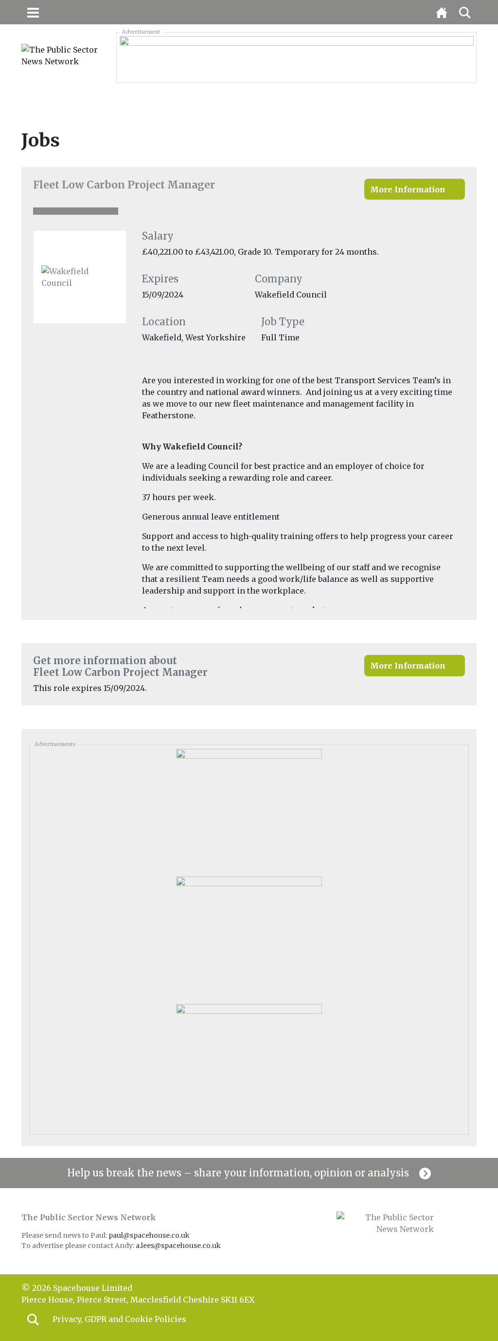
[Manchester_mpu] (249, 937)
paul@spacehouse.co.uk (149, 1235)
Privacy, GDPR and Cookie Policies (119, 1319)
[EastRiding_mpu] (249, 1064)
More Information (407, 189)
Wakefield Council (291, 294)
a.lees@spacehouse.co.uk (179, 1245)
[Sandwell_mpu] (249, 809)
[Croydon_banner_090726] (297, 57)
